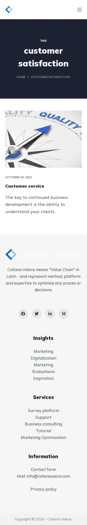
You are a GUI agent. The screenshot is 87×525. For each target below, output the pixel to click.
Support (43, 417)
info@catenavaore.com (48, 476)
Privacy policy (43, 489)
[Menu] (79, 9)
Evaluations (43, 371)
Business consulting (43, 423)
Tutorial (43, 430)
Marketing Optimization (43, 437)
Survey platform (43, 410)
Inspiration (43, 378)
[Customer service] (43, 139)
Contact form (43, 469)
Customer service (24, 186)
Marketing (43, 351)
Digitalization (43, 358)
